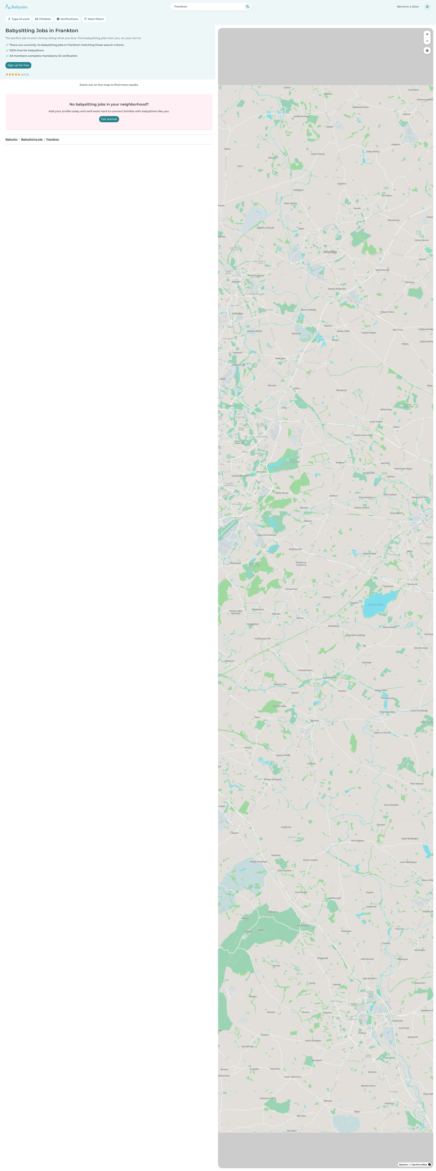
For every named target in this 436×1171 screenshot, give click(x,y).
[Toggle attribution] (429, 1164)
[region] (325, 598)
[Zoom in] (427, 34)
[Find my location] (427, 50)
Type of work (20, 19)
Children (44, 19)
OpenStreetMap (419, 1164)
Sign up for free (18, 65)
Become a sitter (408, 6)
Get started (109, 119)
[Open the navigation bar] (427, 6)
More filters (95, 19)
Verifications (69, 19)
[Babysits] (16, 7)
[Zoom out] (427, 41)
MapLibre (403, 1164)
